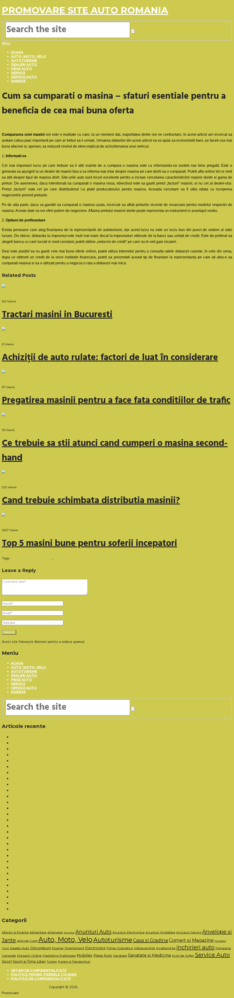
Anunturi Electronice (128, 932)
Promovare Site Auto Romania (85, 10)
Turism (52, 961)
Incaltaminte (166, 948)
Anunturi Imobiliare (160, 932)
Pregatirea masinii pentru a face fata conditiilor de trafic (116, 400)
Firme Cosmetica (119, 948)
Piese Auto (21, 69)
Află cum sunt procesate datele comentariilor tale (124, 642)
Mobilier (85, 955)
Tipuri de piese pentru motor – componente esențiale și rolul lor (60, 803)
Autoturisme (24, 60)
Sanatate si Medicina (149, 955)
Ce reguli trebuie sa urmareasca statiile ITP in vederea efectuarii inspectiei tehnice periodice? (82, 903)
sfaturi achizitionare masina (75, 558)
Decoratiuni (40, 948)
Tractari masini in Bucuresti (57, 315)
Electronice (95, 948)
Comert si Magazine (191, 940)
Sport (7, 961)
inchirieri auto (195, 947)
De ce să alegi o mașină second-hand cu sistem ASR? (51, 755)
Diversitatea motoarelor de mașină (37, 826)
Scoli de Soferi (183, 955)
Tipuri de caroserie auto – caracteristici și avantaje (50, 791)
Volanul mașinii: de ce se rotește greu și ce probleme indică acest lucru (65, 779)
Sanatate (120, 955)
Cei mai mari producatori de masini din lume (44, 874)
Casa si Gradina (150, 940)
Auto (23, 993)
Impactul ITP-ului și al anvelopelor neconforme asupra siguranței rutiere (65, 820)
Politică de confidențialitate (41, 979)
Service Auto (24, 77)
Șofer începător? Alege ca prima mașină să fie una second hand (59, 743)
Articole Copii (27, 941)
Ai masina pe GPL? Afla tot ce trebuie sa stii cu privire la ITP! (57, 844)
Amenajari (55, 932)
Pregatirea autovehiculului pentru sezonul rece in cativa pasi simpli (62, 909)
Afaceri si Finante (15, 932)
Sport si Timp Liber (29, 961)
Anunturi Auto (93, 932)
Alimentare (37, 932)
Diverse (18, 81)
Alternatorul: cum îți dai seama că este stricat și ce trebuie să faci (61, 761)
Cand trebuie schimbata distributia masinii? (91, 501)
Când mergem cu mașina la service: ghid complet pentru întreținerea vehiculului (71, 808)
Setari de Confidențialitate (38, 970)
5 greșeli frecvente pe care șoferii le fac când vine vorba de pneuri (62, 749)
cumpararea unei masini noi (31, 558)
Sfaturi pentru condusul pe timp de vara (42, 862)
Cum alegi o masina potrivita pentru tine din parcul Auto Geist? (59, 838)
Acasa (17, 52)
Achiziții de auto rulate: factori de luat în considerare (110, 358)
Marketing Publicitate (59, 955)
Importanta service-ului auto (33, 880)
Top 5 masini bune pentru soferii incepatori (89, 543)
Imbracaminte (144, 948)
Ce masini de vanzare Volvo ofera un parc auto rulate (52, 814)
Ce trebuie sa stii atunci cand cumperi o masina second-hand (57, 856)
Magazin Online (29, 955)
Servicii (18, 73)
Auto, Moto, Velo (28, 56)
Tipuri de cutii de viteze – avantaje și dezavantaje (49, 797)
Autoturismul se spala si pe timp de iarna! (42, 868)
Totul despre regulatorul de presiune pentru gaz (48, 832)
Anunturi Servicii (188, 932)
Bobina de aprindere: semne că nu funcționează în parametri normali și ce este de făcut (78, 773)
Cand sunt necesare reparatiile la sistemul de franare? (52, 886)
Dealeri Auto (24, 64)
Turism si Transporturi (74, 961)
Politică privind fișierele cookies (44, 974)
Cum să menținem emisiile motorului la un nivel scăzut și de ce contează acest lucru (75, 767)
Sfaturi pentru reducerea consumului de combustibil (51, 897)
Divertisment (74, 948)
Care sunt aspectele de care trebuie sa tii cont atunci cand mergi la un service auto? (75, 850)
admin (6, 294)
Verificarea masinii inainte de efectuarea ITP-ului (48, 891)
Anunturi (69, 932)
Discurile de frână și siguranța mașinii (39, 737)
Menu (6, 44)
